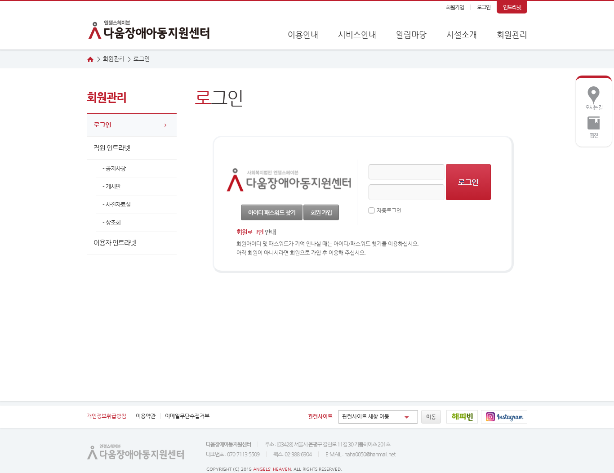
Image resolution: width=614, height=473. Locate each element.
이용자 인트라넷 (114, 242)
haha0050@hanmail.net (369, 454)
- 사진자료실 (116, 204)
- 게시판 (111, 186)
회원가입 (455, 7)
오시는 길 (591, 98)
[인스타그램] (504, 417)
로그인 (483, 7)
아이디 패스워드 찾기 (271, 212)
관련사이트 (320, 416)
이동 (431, 417)
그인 (141, 58)
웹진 (589, 125)
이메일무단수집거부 (187, 416)
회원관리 (512, 34)
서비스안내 (357, 34)
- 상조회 (111, 222)
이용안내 (303, 34)
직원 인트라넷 (111, 148)
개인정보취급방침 (106, 416)
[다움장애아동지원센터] (149, 25)
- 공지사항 (113, 168)
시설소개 (461, 34)
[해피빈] (462, 417)
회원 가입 (321, 212)
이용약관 (146, 416)
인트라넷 (512, 7)
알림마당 (411, 34)
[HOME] (90, 59)
